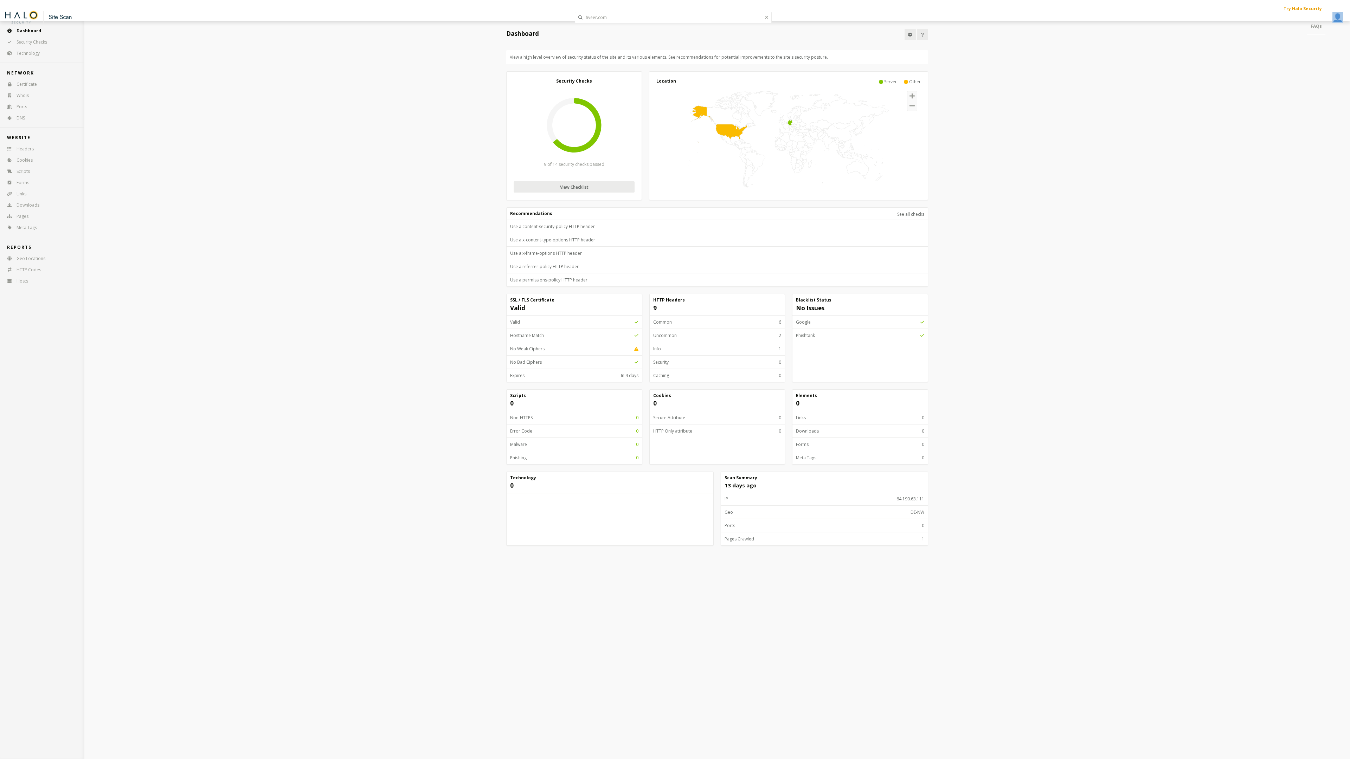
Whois (23, 95)
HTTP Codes (29, 270)
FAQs (1316, 26)
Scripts (23, 171)
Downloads (28, 205)
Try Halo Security (1303, 9)
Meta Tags (27, 228)
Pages (22, 216)
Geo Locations (31, 258)
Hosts (22, 281)
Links (21, 194)
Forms (23, 183)
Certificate (27, 84)
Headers (25, 149)
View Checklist (574, 187)
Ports (22, 107)
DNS (21, 118)
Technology (28, 53)
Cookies (25, 160)
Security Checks (32, 42)
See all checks (910, 214)
